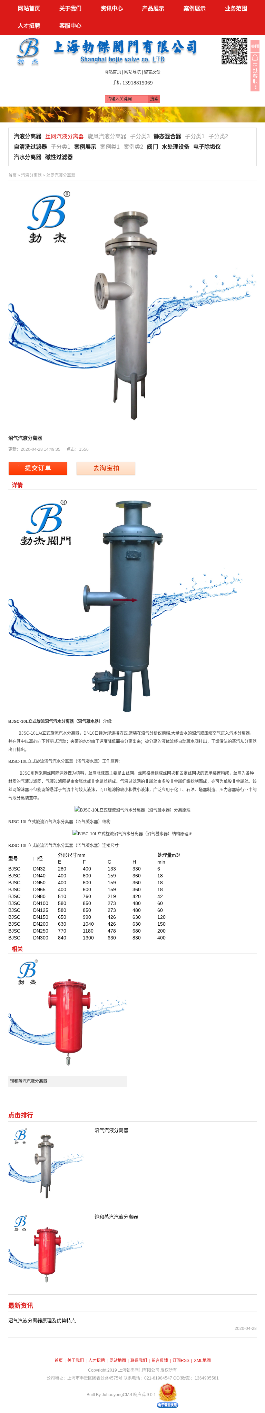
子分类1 (195, 136)
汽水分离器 (27, 157)
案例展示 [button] (195, 8)
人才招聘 (96, 1360)
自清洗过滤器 (30, 147)
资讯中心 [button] (112, 8)
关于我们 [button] (70, 8)
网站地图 (117, 1360)
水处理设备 (175, 147)
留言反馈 (152, 72)
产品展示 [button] (153, 8)
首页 (12, 175)
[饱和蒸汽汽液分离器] (67, 1016)
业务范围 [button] (236, 8)
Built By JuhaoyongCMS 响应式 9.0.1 (121, 1394)
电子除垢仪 (207, 147)
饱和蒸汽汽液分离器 (28, 1081)
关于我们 (75, 1360)
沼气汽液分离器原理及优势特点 (42, 1320)
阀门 (152, 147)
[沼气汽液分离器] (132, 309)
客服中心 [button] (70, 26)
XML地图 (202, 1360)
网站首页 (29, 8)
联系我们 (138, 1360)
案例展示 (85, 147)
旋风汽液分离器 (107, 136)
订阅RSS (181, 1360)
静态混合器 (167, 136)
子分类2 (218, 136)
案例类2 (133, 147)
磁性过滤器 (59, 157)
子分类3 (140, 136)
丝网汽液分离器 (64, 136)
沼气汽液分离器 (111, 1130)
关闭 (255, 46)
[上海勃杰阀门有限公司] (132, 50)
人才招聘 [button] (29, 26)
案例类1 (110, 147)
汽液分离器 (27, 136)
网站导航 (132, 72)
